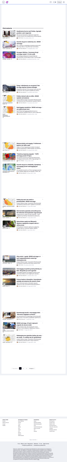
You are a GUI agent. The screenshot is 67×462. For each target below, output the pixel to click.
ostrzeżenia (5, 172)
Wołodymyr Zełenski (53, 429)
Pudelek (3, 425)
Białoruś (19, 434)
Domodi (3, 421)
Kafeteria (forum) (5, 422)
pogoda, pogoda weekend (8, 330)
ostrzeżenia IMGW (10, 206)
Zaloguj (59, 2)
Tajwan (19, 429)
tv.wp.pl (3, 424)
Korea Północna (21, 421)
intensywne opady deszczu (8, 171)
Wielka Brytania (21, 435)
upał (4, 150)
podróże (6, 275)
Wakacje (35, 431)
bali (3, 275)
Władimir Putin (52, 424)
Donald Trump (52, 422)
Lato (34, 429)
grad (7, 37)
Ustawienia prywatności (39, 445)
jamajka (8, 58)
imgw (4, 48)
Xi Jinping (51, 428)
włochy (4, 228)
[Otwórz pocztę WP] (51, 2)
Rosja (19, 425)
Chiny (35, 425)
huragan (4, 58)
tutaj (38, 459)
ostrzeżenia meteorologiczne (6, 116)
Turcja (19, 424)
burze (4, 37)
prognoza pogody (6, 160)
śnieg (6, 92)
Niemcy (19, 432)
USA (19, 431)
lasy (7, 286)
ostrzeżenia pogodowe (7, 102)
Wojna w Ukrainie (37, 428)
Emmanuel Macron (52, 425)
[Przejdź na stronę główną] (3, 3)
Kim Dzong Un (52, 421)
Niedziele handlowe (37, 422)
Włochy (19, 426)
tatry (4, 92)
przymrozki (8, 48)
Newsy (35, 421)
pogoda (4, 206)
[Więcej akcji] (42, 31)
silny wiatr (5, 263)
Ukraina (19, 422)
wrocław (4, 319)
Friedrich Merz (52, 431)
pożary (4, 286)
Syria (19, 428)
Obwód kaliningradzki (38, 424)
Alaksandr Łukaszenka (53, 426)
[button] (54, 2)
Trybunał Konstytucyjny (38, 426)
